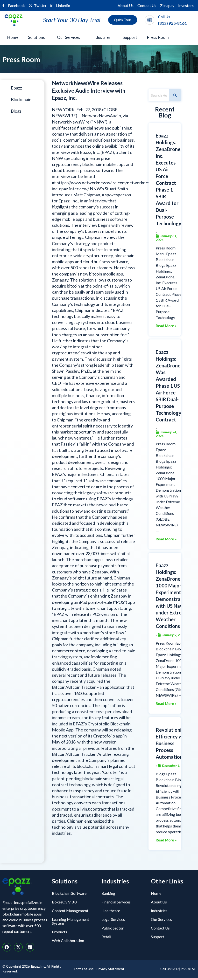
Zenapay (167, 5)
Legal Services (113, 919)
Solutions (36, 37)
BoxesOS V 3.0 (64, 902)
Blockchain (21, 99)
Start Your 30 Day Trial (71, 19)
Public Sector (112, 928)
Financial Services (116, 902)
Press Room (158, 37)
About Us (126, 5)
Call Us (164, 16)
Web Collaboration (68, 940)
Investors (186, 5)
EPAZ (107, 152)
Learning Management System (70, 921)
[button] (37, 37)
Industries (101, 37)
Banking (108, 893)
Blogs (16, 111)
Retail (106, 936)
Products (59, 932)
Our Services (68, 37)
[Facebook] (6, 947)
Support (130, 37)
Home (12, 37)
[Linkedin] (30, 947)
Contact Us (146, 5)
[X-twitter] (18, 947)
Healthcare (110, 910)
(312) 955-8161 (172, 23)
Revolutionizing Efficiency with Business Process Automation (173, 743)
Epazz (16, 87)
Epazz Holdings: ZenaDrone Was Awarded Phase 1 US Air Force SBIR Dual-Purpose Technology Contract (168, 385)
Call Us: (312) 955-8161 (178, 969)
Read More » (166, 326)
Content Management (70, 910)
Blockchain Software (69, 893)
